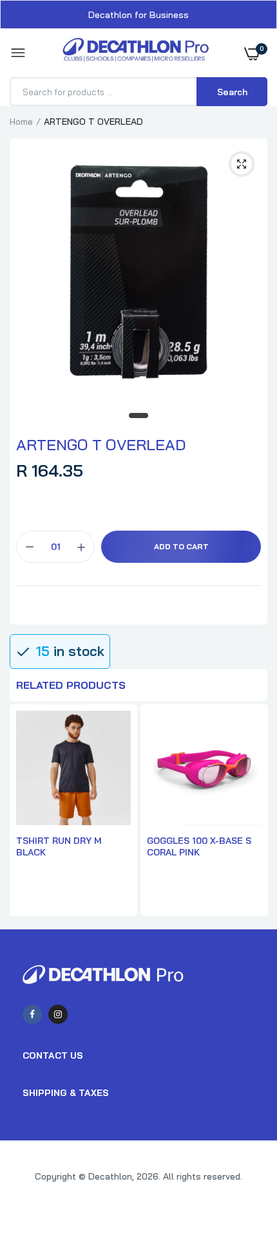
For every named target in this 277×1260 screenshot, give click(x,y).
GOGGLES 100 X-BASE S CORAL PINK (199, 846)
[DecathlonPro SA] (135, 53)
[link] (241, 1180)
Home (21, 121)
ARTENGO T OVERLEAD (101, 444)
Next (251, 812)
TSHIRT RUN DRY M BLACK (59, 846)
